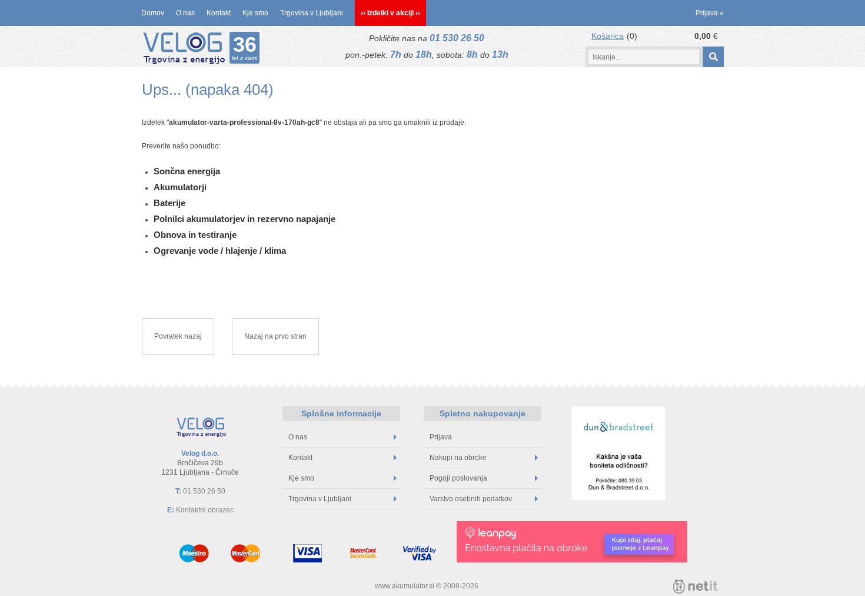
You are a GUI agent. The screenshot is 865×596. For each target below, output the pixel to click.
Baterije (169, 203)
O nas (185, 13)
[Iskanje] (713, 57)
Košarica (607, 36)
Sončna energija (187, 171)
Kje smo (255, 13)
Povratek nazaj (178, 336)
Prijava (710, 12)
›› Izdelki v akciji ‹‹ (390, 13)
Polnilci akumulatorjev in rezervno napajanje (244, 219)
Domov (152, 13)
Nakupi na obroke (458, 457)
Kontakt (219, 13)
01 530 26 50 (457, 38)
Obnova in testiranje (195, 235)
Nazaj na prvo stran (275, 336)
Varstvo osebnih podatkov (471, 499)
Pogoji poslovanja (458, 478)
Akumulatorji (180, 187)
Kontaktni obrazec (205, 510)
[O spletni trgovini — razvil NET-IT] (695, 587)
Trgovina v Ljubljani (311, 13)
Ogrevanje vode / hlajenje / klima (220, 251)
